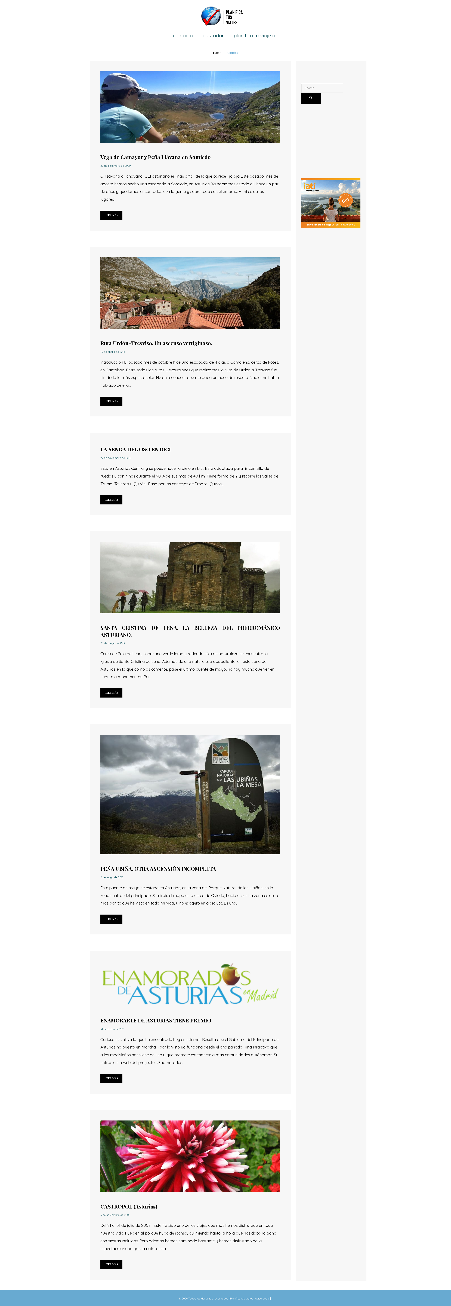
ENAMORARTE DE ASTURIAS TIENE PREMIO (155, 1020)
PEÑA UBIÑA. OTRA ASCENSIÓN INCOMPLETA (158, 868)
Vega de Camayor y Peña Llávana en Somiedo (155, 157)
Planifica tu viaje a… (256, 35)
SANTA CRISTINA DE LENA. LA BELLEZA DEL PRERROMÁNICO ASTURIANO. (190, 631)
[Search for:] (322, 87)
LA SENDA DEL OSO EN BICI (135, 449)
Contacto (183, 35)
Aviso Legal (262, 1298)
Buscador (213, 35)
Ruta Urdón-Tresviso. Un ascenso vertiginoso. (156, 343)
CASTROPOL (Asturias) (128, 1206)
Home (217, 53)
